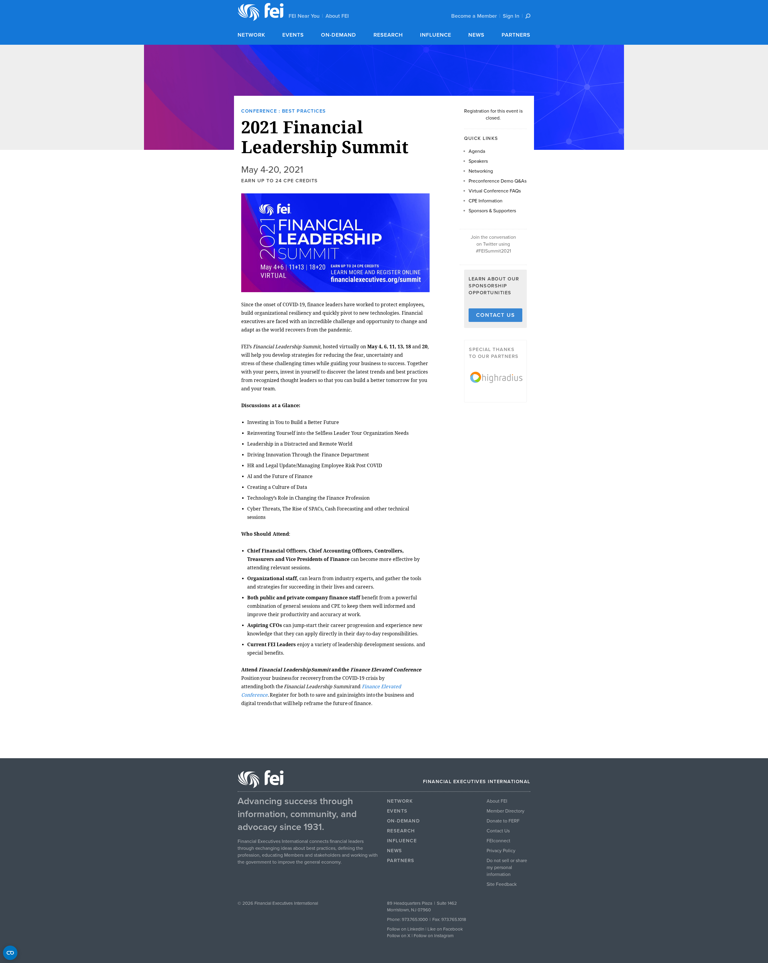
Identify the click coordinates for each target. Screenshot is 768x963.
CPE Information (485, 201)
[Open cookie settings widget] (10, 953)
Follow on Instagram (434, 935)
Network (251, 35)
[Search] (527, 16)
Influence (435, 35)
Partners (516, 35)
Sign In (511, 16)
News (476, 35)
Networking (481, 171)
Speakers (478, 161)
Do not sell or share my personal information (507, 867)
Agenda (477, 151)
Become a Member (474, 16)
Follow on (397, 935)
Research (388, 35)
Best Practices (304, 111)
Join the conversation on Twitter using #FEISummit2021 (493, 244)
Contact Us (498, 831)
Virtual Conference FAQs (495, 191)
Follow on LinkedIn (405, 929)
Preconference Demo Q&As (497, 181)
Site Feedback (502, 884)
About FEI (337, 16)
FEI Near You (304, 16)
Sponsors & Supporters (492, 211)
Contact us (495, 315)
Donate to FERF (503, 821)
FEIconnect (498, 841)
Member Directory (505, 811)
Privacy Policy (501, 851)
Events (293, 35)
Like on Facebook (445, 929)
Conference (259, 111)
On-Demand (338, 35)
